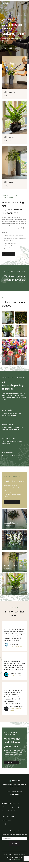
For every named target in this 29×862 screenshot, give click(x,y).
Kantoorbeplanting (14, 794)
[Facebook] (2, 810)
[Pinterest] (11, 810)
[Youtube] (14, 810)
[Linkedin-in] (5, 810)
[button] (25, 3)
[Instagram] (8, 810)
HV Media (17, 859)
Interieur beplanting (17, 791)
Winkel (8, 791)
